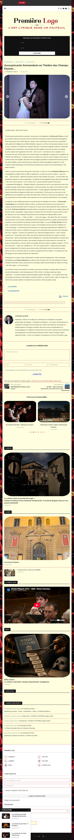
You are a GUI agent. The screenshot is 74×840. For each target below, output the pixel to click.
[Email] (66, 8)
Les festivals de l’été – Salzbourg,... (19, 834)
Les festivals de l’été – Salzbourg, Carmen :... (20, 425)
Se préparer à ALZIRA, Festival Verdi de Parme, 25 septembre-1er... (39, 3)
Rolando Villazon (47, 302)
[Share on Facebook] (43, 123)
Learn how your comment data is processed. (46, 381)
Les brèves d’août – (12, 562)
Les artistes (12, 286)
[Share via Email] (48, 123)
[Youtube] (63, 8)
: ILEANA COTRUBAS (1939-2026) (37, 716)
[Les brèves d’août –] (37, 538)
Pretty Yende (34, 302)
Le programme (13, 291)
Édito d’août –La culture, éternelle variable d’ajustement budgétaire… (27, 681)
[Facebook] (58, 8)
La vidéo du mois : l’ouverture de (28, 570)
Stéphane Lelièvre (12, 71)
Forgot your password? (12, 800)
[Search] (69, 8)
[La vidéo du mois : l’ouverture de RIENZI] (9, 572)
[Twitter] (61, 8)
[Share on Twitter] (45, 123)
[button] (27, 2)
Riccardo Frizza (23, 302)
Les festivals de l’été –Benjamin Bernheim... (19, 815)
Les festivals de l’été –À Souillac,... (20, 824)
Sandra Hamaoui (59, 302)
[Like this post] (41, 123)
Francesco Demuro (10, 302)
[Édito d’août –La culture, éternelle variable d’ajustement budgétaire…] (37, 655)
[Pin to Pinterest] (46, 123)
